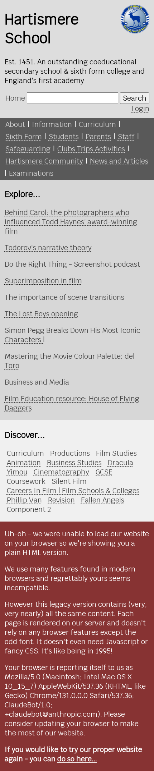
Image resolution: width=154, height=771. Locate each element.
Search (134, 98)
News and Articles (119, 161)
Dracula (120, 462)
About (15, 124)
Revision (61, 500)
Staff (126, 136)
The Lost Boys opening (41, 313)
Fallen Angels (102, 500)
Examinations (31, 173)
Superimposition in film (43, 280)
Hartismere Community (44, 161)
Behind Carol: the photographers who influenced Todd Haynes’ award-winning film (71, 222)
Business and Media (37, 382)
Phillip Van (24, 500)
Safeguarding (27, 148)
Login (140, 108)
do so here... (77, 758)
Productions (70, 453)
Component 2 (29, 509)
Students (64, 136)
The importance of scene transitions (64, 297)
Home (15, 98)
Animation (24, 462)
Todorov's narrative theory (48, 247)
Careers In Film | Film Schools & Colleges (73, 490)
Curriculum (97, 124)
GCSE (103, 472)
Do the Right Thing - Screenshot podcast (72, 264)
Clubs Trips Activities (91, 148)
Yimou (17, 472)
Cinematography (61, 472)
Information (52, 124)
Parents (98, 136)
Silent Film (69, 481)
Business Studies (74, 462)
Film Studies (116, 453)
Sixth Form (23, 136)
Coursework (26, 481)
